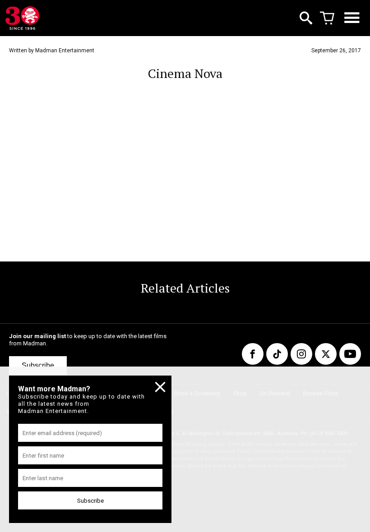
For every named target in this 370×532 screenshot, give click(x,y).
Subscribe (38, 365)
